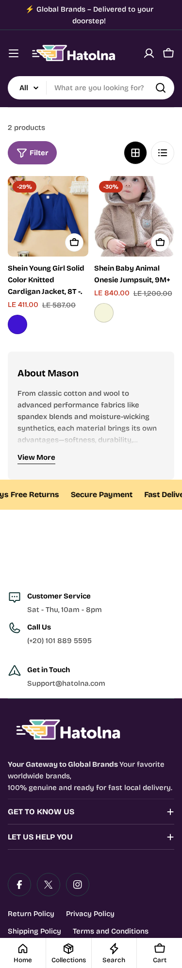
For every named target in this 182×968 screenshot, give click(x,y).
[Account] (149, 53)
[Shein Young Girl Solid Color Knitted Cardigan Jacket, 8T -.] (48, 216)
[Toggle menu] (13, 53)
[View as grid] (135, 152)
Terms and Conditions (111, 931)
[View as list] (162, 152)
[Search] (160, 88)
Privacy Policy (90, 913)
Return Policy (31, 913)
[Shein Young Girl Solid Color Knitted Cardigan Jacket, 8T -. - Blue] (17, 324)
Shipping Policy (34, 931)
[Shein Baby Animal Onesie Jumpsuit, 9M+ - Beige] (104, 313)
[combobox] (91, 87)
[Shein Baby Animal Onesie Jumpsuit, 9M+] (134, 216)
